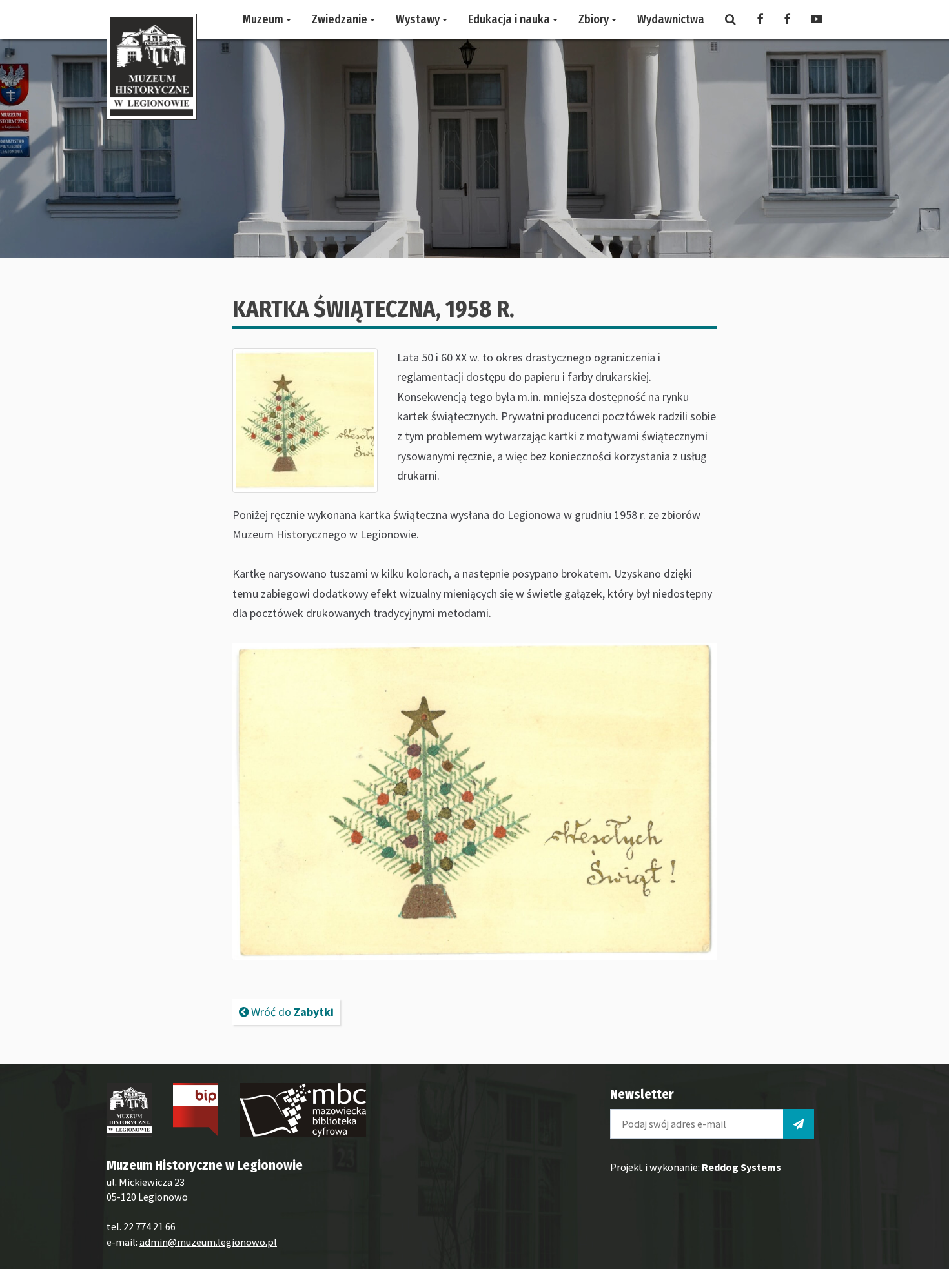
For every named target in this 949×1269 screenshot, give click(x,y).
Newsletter (641, 1094)
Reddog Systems (741, 1167)
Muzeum (264, 19)
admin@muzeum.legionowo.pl (208, 1241)
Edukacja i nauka (510, 19)
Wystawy (419, 19)
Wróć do (291, 1011)
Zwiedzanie (341, 19)
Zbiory (594, 19)
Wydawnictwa (670, 19)
